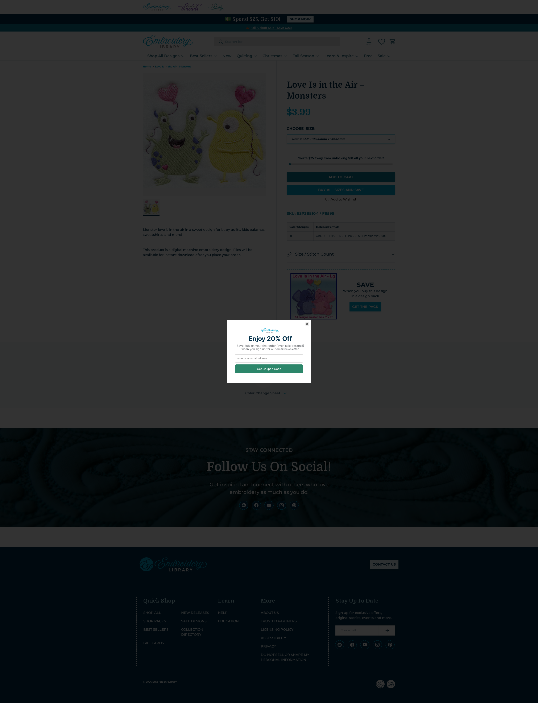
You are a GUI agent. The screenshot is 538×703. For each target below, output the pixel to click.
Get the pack (365, 307)
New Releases (195, 613)
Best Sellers (201, 56)
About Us (270, 613)
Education (228, 621)
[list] (204, 134)
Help (223, 613)
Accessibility (273, 638)
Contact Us (384, 564)
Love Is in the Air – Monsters (173, 66)
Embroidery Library (164, 681)
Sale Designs (194, 621)
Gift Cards (153, 643)
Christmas (272, 56)
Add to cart (340, 177)
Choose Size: (301, 128)
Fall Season (303, 56)
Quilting (244, 56)
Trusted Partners (279, 621)
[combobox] (277, 41)
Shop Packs (154, 621)
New (227, 56)
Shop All (152, 613)
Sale (382, 56)
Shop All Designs (163, 56)
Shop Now (300, 19)
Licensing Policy (277, 630)
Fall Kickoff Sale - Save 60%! (271, 28)
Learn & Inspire (339, 56)
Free (368, 56)
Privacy (268, 646)
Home (147, 66)
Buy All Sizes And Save (341, 190)
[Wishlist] (381, 41)
